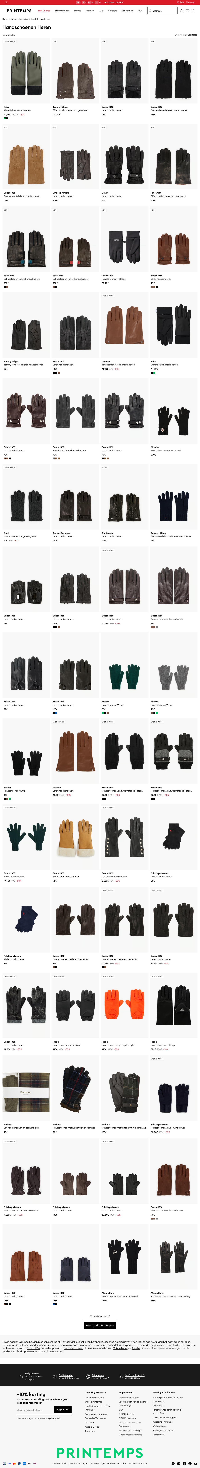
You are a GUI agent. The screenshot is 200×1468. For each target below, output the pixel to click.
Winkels (180, 2)
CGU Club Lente (126, 1414)
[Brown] (7, 287)
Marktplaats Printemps (96, 1414)
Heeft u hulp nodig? (135, 1375)
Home (5, 19)
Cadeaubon (158, 1405)
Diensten (190, 2)
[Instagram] (179, 1463)
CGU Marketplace (127, 1418)
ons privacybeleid (53, 1418)
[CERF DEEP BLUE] (56, 713)
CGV (121, 1409)
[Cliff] (108, 713)
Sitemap (94, 1463)
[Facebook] (173, 1463)
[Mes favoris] (187, 11)
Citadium (89, 1422)
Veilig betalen (32, 1373)
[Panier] (193, 11)
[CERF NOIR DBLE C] (56, 373)
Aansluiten (90, 1431)
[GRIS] (54, 458)
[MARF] (154, 287)
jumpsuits (40, 1351)
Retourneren (98, 1375)
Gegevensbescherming (130, 1434)
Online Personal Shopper (165, 1417)
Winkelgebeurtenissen (163, 1430)
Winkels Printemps (93, 1402)
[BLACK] (5, 287)
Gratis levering (66, 1375)
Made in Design (92, 1427)
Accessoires (23, 19)
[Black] (7, 118)
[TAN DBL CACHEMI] (59, 373)
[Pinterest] (190, 1463)
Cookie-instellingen (78, 1463)
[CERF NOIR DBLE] (54, 373)
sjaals (16, 1351)
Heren (13, 19)
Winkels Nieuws (160, 1426)
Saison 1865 (33, 1348)
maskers (7, 1351)
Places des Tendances (95, 1418)
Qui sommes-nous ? (94, 1397)
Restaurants (158, 1434)
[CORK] (152, 287)
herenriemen (56, 1351)
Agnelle (136, 1348)
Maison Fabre (120, 1348)
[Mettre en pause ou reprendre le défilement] (6, 2)
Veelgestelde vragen (129, 1397)
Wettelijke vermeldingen (130, 1430)
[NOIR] (157, 287)
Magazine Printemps (162, 1422)
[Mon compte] (182, 11)
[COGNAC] (56, 458)
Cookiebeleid (59, 1463)
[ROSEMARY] (103, 713)
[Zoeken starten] (150, 10)
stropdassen (27, 1351)
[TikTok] (184, 1463)
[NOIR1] (103, 799)
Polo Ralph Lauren (73, 1348)
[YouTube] (196, 1463)
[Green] (5, 118)
